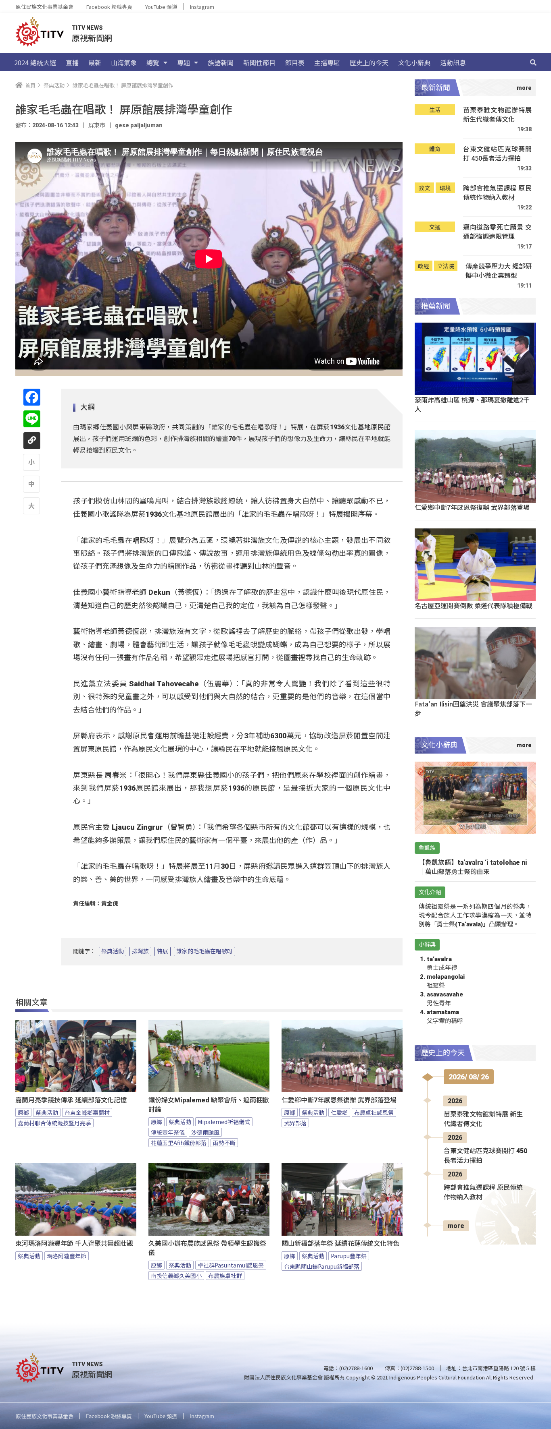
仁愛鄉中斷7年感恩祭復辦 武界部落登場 (339, 1100)
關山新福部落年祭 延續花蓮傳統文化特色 (340, 1243)
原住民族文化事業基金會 (44, 6)
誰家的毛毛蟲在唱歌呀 (204, 951)
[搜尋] (533, 62)
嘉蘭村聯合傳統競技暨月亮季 (54, 1123)
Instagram (202, 6)
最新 (94, 62)
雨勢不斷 (224, 1143)
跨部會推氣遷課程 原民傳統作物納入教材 (497, 192)
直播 (72, 62)
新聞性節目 (259, 62)
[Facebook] (31, 397)
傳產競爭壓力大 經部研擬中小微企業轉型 (498, 270)
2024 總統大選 (35, 62)
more (456, 1226)
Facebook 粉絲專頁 (109, 6)
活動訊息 (453, 62)
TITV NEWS (87, 28)
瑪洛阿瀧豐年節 (66, 1256)
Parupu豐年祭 (349, 1256)
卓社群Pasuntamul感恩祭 (231, 1265)
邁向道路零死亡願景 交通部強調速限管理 (497, 231)
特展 (162, 951)
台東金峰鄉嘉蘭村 (87, 1112)
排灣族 (140, 951)
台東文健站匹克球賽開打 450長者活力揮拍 (497, 153)
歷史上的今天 (369, 62)
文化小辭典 (414, 62)
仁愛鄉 (339, 1112)
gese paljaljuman (139, 125)
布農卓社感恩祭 (374, 1112)
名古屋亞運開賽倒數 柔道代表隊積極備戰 (473, 605)
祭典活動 (112, 951)
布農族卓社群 (225, 1276)
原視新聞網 (92, 37)
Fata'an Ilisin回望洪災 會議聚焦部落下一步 (473, 708)
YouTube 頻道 (161, 6)
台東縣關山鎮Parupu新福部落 (321, 1266)
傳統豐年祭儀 (168, 1132)
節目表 (295, 62)
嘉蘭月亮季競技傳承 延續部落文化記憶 (71, 1100)
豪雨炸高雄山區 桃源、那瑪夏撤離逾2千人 (472, 404)
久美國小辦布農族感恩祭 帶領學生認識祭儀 (207, 1248)
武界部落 (295, 1123)
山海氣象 (124, 62)
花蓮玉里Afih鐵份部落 (179, 1143)
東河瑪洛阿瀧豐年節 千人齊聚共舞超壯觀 (74, 1243)
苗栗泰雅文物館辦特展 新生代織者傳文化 (497, 114)
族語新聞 (221, 62)
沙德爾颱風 (205, 1132)
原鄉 (23, 1112)
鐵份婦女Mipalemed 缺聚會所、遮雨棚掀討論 (208, 1104)
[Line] (31, 418)
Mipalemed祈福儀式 (224, 1122)
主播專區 (327, 62)
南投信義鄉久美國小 (176, 1276)
